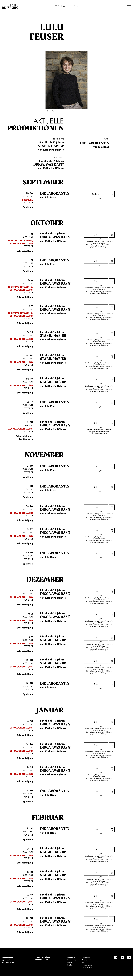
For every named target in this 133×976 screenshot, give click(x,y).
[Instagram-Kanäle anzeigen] (122, 957)
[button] (129, 6)
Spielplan (61, 6)
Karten (76, 6)
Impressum (86, 957)
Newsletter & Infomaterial (72, 958)
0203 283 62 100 (41, 960)
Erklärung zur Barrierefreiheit (87, 966)
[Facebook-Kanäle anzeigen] (115, 957)
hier (106, 433)
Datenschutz (86, 960)
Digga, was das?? (48, 164)
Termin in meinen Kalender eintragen (112, 194)
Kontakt (70, 965)
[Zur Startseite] (10, 6)
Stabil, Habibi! (51, 146)
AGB (83, 962)
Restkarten (96, 194)
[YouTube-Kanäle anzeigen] (129, 957)
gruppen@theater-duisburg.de (99, 247)
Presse (69, 962)
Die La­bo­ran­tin (94, 143)
